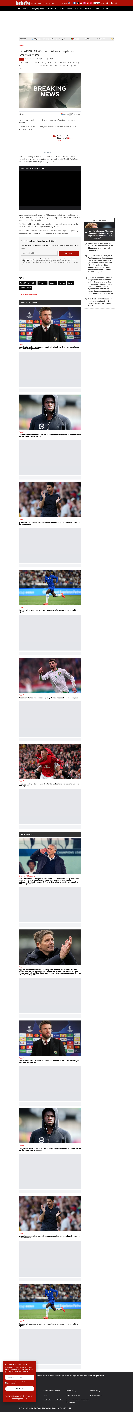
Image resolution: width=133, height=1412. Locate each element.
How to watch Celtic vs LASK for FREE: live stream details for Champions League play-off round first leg (100, 247)
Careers (45, 1395)
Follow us (66, 114)
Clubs (97, 8)
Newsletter (52, 8)
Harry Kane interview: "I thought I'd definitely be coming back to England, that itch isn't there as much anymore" (100, 234)
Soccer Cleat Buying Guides (34, 8)
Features (78, 8)
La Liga (62, 283)
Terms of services (45, 259)
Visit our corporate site (95, 1376)
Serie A (70, 283)
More (104, 8)
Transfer (21, 46)
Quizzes (88, 8)
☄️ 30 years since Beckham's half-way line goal (48, 39)
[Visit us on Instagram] (84, 3)
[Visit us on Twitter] (78, 3)
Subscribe (97, 3)
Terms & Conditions (17, 1398)
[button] (116, 3)
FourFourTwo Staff (33, 59)
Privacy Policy (27, 1396)
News (62, 8)
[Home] (19, 8)
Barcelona (42, 283)
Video (69, 8)
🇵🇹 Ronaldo (75, 39)
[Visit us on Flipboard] (88, 3)
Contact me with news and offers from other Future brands (20, 1383)
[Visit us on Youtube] (81, 3)
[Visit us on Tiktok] (91, 3)
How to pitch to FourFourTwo (53, 1400)
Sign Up (19, 1389)
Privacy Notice (25, 261)
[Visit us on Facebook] (74, 3)
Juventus (53, 283)
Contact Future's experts (51, 1391)
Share (23, 114)
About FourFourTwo (73, 1395)
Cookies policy (95, 1391)
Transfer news (25, 288)
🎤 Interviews (100, 39)
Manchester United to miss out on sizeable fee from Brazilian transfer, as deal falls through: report (100, 302)
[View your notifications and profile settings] (112, 3)
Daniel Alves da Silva (27, 283)
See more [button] (47, 152)
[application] (50, 188)
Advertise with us (96, 1395)
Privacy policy (71, 1391)
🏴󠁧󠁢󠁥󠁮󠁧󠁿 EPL (87, 39)
